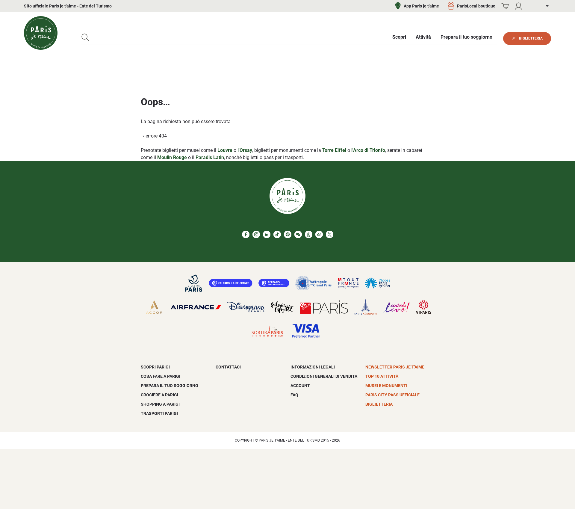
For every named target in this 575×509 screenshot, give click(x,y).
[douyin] (308, 234)
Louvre (224, 150)
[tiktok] (277, 234)
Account (300, 385)
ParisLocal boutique (476, 6)
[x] (329, 234)
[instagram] (256, 234)
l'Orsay (244, 150)
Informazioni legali (312, 367)
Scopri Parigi (155, 367)
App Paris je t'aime (421, 6)
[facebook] (245, 234)
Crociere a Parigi (159, 394)
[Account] (518, 6)
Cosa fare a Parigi (160, 376)
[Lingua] (542, 6)
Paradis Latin (210, 157)
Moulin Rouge (172, 157)
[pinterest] (287, 234)
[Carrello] (505, 6)
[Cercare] (85, 37)
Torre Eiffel (334, 150)
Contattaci (228, 367)
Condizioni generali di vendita (323, 376)
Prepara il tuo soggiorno (169, 385)
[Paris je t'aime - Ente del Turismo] (41, 33)
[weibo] (319, 234)
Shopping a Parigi (160, 404)
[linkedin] (266, 234)
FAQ (294, 394)
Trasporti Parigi (159, 413)
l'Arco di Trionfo (368, 150)
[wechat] (298, 234)
